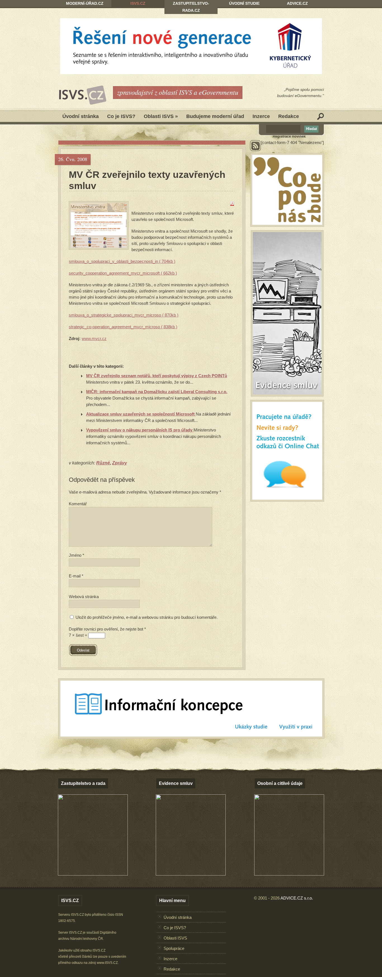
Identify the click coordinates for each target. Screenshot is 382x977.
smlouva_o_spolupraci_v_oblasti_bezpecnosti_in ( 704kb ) (122, 261)
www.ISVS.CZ (107, 963)
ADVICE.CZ (297, 3)
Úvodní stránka (80, 116)
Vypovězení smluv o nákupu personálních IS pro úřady (140, 430)
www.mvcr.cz (94, 338)
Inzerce (261, 116)
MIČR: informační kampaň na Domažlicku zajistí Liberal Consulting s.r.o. (156, 391)
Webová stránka (84, 596)
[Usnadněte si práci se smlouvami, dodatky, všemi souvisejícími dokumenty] (191, 874)
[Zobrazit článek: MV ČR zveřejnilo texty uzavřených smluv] (99, 225)
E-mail (76, 576)
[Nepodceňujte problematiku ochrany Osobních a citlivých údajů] (289, 874)
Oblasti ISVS (161, 116)
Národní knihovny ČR (86, 939)
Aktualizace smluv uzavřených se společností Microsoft (141, 414)
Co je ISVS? (121, 116)
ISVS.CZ (137, 3)
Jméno (76, 555)
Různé (103, 463)
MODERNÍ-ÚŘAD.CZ (84, 3)
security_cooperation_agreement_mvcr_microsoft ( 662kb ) (123, 273)
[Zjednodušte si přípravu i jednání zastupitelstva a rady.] (93, 874)
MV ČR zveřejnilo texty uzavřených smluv (147, 180)
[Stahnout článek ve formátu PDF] (232, 204)
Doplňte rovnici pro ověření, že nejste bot (107, 629)
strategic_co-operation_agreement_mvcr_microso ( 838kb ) (123, 326)
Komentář (78, 503)
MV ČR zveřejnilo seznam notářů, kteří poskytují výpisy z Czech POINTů (156, 375)
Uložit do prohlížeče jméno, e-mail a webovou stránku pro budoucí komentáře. (147, 617)
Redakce (288, 116)
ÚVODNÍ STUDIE (244, 3)
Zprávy (119, 463)
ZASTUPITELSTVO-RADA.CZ (191, 7)
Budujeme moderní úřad (215, 116)
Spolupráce (174, 948)
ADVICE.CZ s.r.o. (296, 898)
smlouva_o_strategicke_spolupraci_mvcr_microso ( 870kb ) (123, 315)
